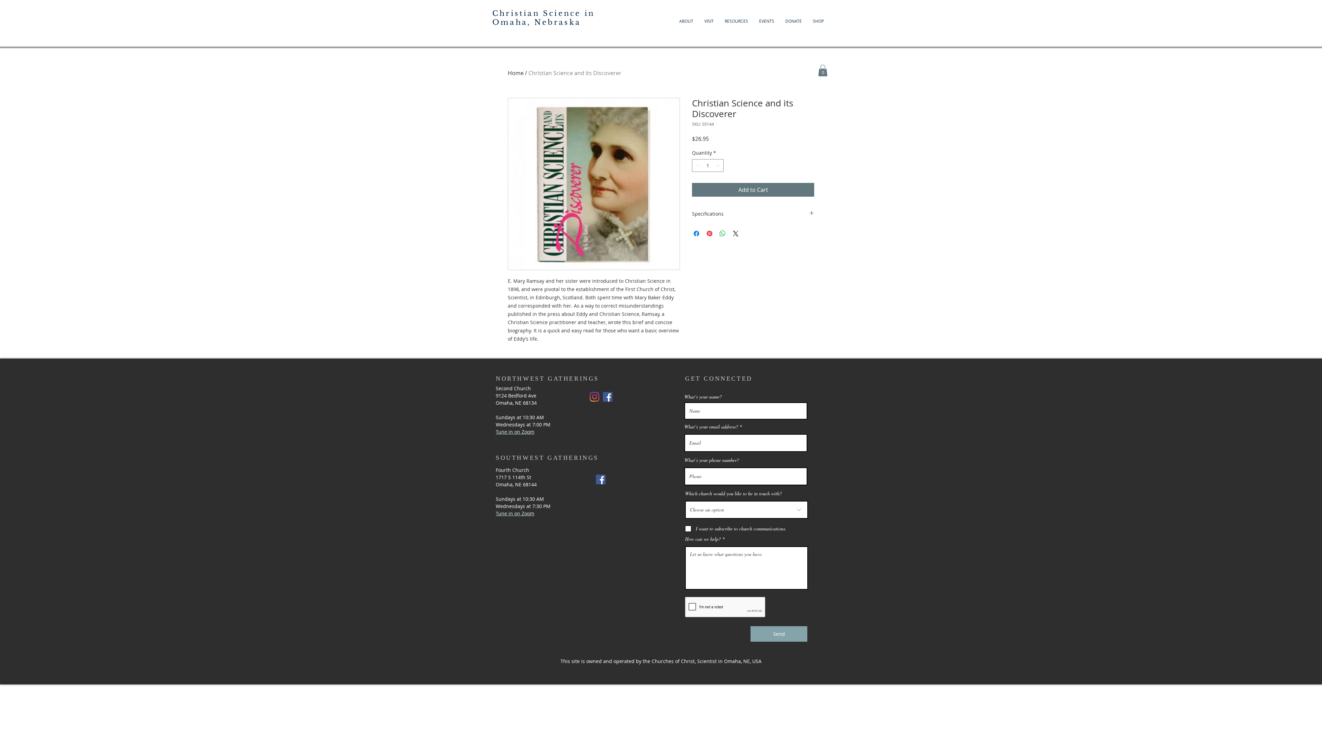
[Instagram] (594, 397)
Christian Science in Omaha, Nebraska (543, 18)
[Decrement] (697, 165)
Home (516, 73)
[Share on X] (736, 233)
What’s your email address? (711, 426)
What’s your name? (703, 396)
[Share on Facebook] (696, 233)
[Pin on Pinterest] (709, 233)
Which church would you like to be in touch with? (733, 493)
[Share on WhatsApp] (722, 233)
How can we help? (703, 539)
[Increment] (718, 165)
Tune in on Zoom (515, 513)
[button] (823, 70)
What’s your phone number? (711, 460)
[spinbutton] (708, 165)
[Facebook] (607, 397)
